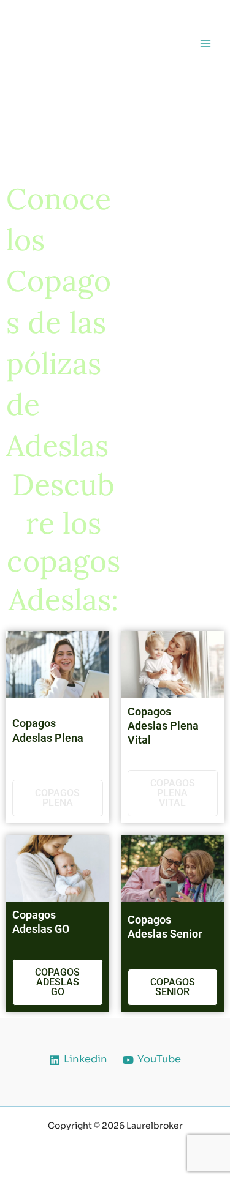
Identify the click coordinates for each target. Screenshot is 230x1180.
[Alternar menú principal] (205, 43)
